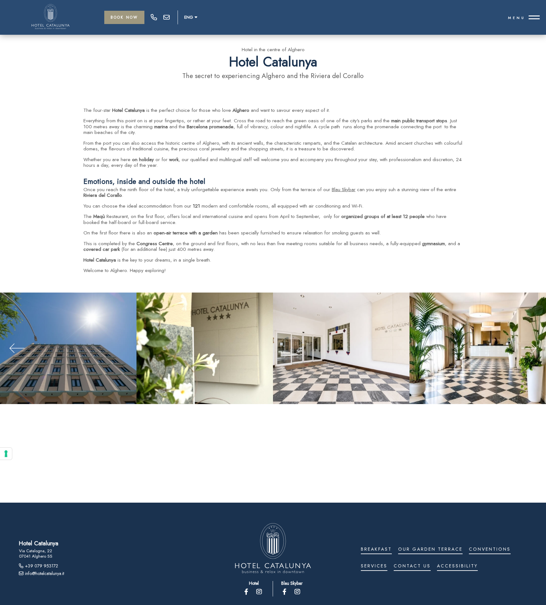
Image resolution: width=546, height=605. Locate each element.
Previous (17, 348)
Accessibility (457, 566)
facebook (247, 592)
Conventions (490, 549)
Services (374, 566)
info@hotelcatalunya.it (166, 17)
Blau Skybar (343, 189)
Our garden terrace (430, 549)
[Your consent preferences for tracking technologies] (6, 454)
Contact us (412, 566)
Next (529, 348)
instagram (260, 592)
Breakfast (376, 549)
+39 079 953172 (154, 17)
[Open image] (68, 348)
